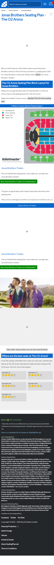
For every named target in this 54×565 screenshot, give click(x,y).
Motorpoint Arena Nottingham (28, 447)
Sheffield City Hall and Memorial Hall (36, 510)
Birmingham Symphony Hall (10, 506)
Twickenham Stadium (25, 482)
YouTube (21, 517)
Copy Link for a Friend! (27, 205)
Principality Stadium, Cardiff (24, 472)
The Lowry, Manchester (43, 496)
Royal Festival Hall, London (15, 510)
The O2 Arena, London (38, 452)
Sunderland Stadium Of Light (22, 480)
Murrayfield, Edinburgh (9, 470)
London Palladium (23, 494)
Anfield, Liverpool (39, 459)
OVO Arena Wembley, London (27, 450)
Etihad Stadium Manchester (22, 465)
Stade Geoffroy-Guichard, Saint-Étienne (18, 478)
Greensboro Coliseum (21, 443)
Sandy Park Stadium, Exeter (43, 472)
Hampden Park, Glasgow (39, 465)
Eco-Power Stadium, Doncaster (20, 463)
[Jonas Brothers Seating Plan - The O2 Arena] (51, 15)
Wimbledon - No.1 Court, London (18, 487)
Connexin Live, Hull (15, 441)
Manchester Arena (42, 445)
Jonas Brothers (26, 10)
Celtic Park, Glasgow (18, 461)
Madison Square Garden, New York (23, 445)
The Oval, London (38, 480)
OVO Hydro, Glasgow (44, 450)
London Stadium (44, 468)
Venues (4, 535)
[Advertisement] (27, 45)
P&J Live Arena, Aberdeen (9, 452)
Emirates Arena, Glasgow (39, 441)
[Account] (51, 4)
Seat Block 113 (32, 373)
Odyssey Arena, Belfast (8, 450)
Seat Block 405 (6, 383)
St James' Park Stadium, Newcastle (39, 474)
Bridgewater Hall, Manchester (29, 506)
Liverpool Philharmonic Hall (31, 508)
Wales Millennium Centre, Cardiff (35, 498)
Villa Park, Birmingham (8, 484)
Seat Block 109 (6, 394)
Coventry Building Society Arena (36, 461)
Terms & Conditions (9, 548)
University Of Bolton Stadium (42, 482)
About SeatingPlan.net (10, 544)
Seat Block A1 (6, 373)
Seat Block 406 (32, 383)
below (38, 74)
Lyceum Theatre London (37, 494)
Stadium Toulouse (7, 480)
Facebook (5, 517)
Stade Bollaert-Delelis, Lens (29, 476)
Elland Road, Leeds (36, 463)
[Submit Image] (45, 4)
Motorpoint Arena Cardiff (9, 447)
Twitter (13, 517)
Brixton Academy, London (9, 492)
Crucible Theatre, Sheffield (27, 492)
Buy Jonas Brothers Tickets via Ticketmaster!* (18, 181)
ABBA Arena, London (19, 439)
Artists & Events (7, 540)
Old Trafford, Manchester (25, 470)
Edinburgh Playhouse (43, 492)
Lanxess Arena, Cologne (37, 443)
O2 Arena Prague (44, 447)
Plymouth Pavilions (24, 452)
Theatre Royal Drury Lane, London (12, 498)
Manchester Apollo (7, 496)
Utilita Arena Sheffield (37, 454)
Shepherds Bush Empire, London (25, 496)
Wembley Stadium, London (25, 484)
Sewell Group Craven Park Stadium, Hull (14, 474)
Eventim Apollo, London (9, 494)
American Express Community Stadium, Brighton (17, 459)
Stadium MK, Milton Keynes (40, 478)
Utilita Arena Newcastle (21, 454)
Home (3, 10)
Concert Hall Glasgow (14, 508)
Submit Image (6, 531)
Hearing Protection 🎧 (10, 526)
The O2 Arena (13, 10)
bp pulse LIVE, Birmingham (35, 439)
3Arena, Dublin (6, 439)
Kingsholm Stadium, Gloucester (28, 468)
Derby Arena (26, 441)
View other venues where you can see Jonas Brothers (27, 349)
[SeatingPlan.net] (4, 4)
